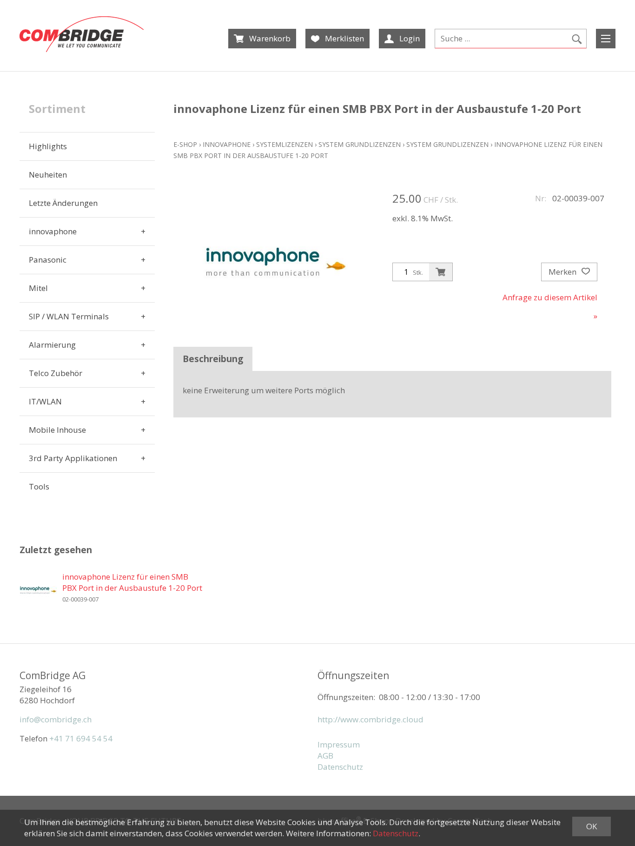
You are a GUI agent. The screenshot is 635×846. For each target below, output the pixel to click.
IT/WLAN (45, 401)
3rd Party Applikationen (73, 458)
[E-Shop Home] (82, 34)
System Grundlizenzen (359, 144)
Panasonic (47, 259)
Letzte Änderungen (63, 203)
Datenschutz (340, 766)
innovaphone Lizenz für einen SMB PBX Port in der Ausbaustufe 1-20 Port (132, 582)
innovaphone (53, 231)
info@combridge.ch (56, 719)
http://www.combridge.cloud (370, 719)
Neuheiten (48, 174)
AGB (325, 755)
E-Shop (185, 144)
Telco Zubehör (55, 373)
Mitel (38, 288)
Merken (563, 271)
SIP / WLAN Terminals (69, 316)
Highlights (48, 146)
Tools (39, 486)
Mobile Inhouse (57, 429)
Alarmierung (52, 344)
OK (591, 826)
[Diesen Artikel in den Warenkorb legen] (440, 272)
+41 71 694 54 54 (80, 738)
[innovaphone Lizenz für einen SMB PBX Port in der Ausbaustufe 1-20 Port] (38, 589)
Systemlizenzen (284, 144)
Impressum (339, 744)
